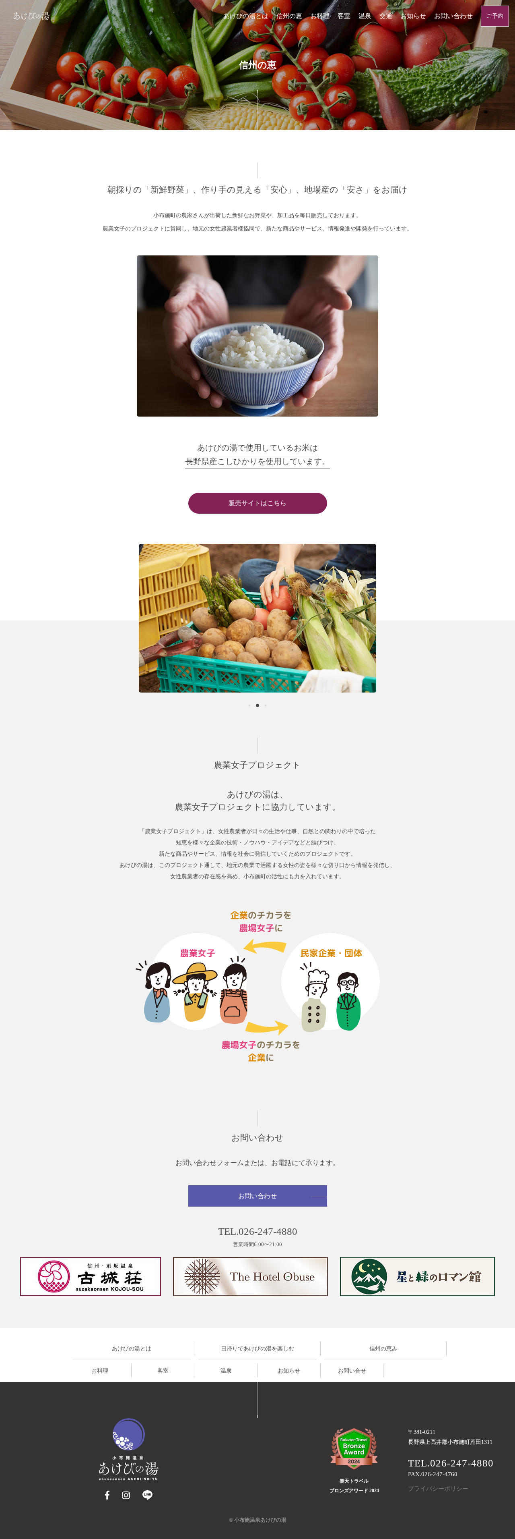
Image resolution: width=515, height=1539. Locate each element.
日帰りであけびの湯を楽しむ (257, 1349)
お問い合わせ (453, 15)
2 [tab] (257, 705)
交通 (385, 15)
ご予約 (494, 16)
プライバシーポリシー (438, 1488)
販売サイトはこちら (257, 503)
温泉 (364, 15)
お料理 (320, 15)
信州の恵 (289, 15)
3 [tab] (266, 705)
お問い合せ (352, 1371)
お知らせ (413, 15)
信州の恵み (383, 1349)
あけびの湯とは (245, 15)
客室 (344, 15)
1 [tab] (249, 705)
